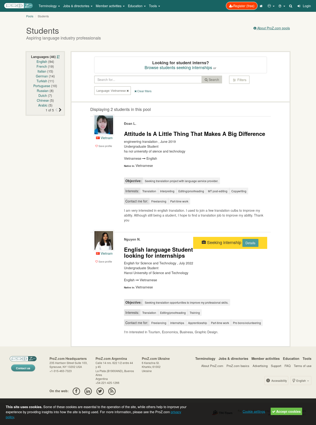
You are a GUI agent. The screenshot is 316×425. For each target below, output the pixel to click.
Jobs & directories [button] (76, 5)
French (42, 66)
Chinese (43, 100)
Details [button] (250, 243)
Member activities (265, 358)
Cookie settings (254, 411)
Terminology (205, 358)
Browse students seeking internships (178, 67)
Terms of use (302, 366)
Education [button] (135, 5)
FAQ (288, 366)
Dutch (42, 95)
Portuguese (41, 85)
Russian (43, 90)
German (42, 76)
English (42, 61)
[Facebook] (76, 390)
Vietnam (106, 137)
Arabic (42, 105)
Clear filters (144, 91)
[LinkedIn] (88, 390)
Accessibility (279, 380)
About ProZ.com (212, 366)
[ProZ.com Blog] (112, 390)
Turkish (42, 81)
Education (291, 358)
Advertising (260, 366)
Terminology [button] (48, 5)
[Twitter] (100, 390)
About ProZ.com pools (273, 28)
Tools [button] (153, 5)
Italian (41, 71)
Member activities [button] (109, 5)
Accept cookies (288, 411)
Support (276, 366)
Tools (307, 358)
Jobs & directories (233, 358)
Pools (29, 16)
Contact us (23, 368)
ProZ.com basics (237, 366)
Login (306, 5)
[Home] (261, 6)
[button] (271, 6)
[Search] (291, 6)
